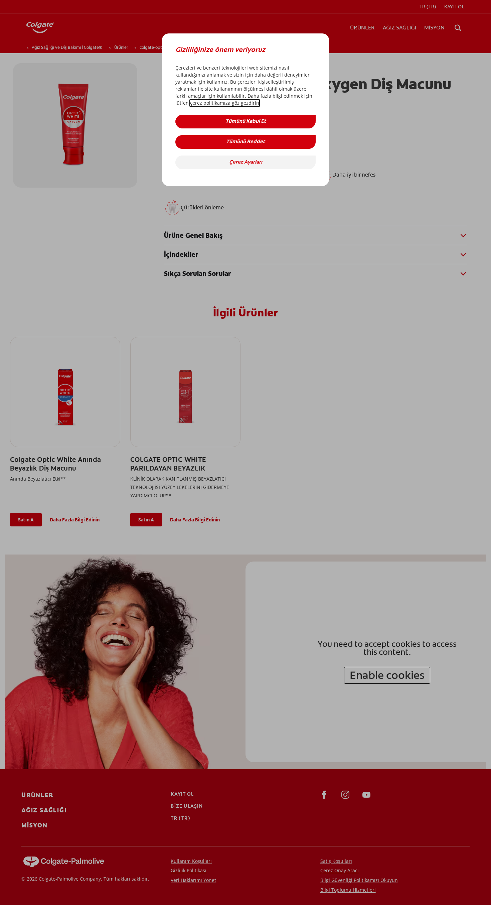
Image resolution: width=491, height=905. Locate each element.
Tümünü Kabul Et (245, 121)
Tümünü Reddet (245, 141)
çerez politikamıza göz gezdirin (224, 103)
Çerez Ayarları (245, 162)
